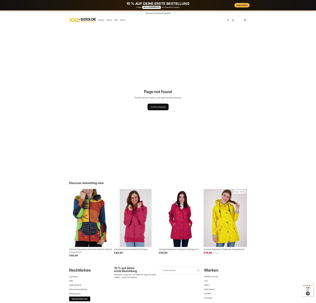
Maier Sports (209, 289)
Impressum (73, 276)
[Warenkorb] (245, 20)
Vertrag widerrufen (80, 299)
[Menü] (312, 284)
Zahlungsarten (75, 293)
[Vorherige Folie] (73, 218)
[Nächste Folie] (108, 218)
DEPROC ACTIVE (211, 276)
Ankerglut (208, 298)
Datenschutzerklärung (78, 289)
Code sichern (242, 5)
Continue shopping (158, 107)
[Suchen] (228, 20)
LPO (206, 281)
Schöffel (207, 293)
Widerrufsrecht (75, 285)
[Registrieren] (198, 270)
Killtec (206, 285)
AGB (71, 281)
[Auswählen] (108, 243)
